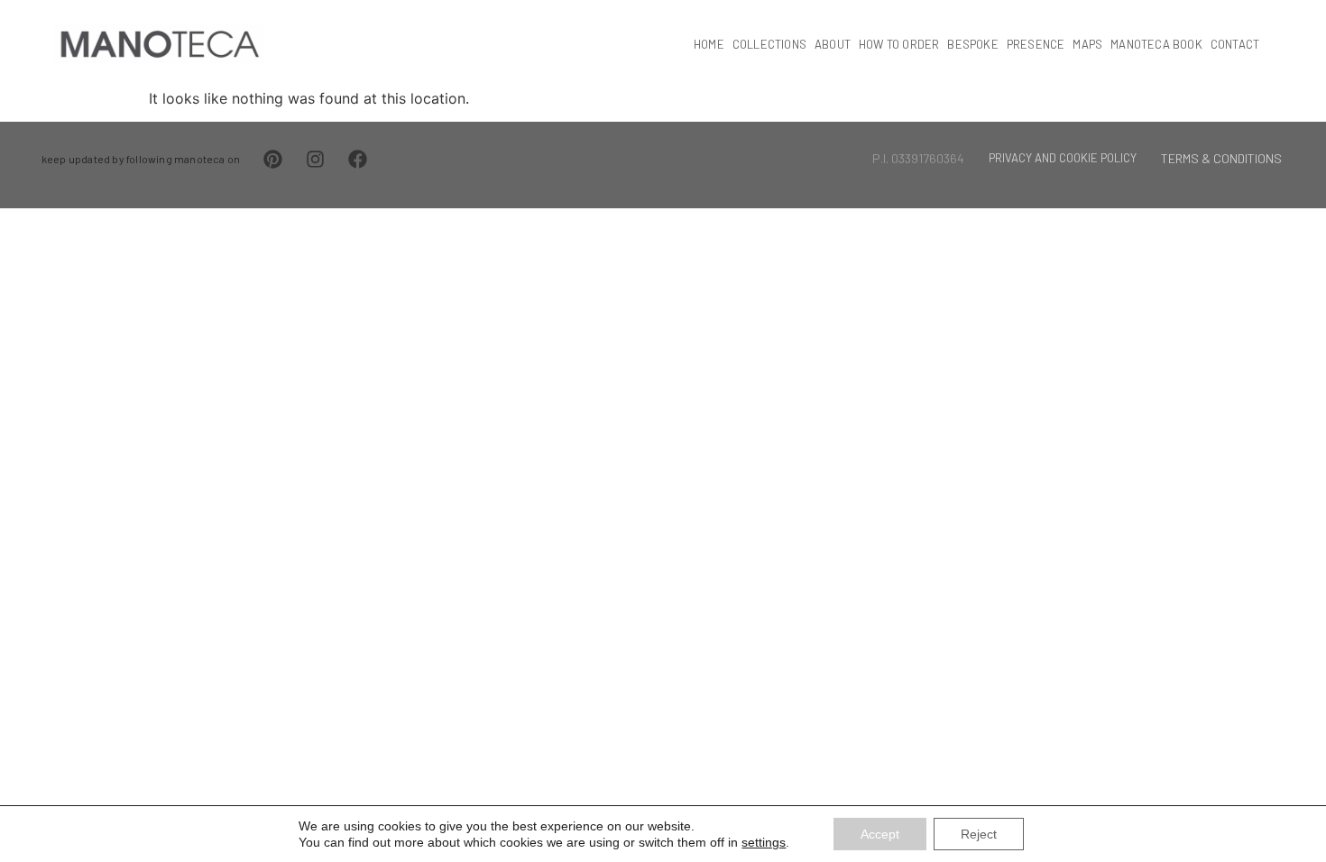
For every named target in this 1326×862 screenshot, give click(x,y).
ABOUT (833, 44)
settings (763, 842)
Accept (880, 834)
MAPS (1087, 44)
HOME (709, 44)
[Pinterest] (273, 160)
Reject (979, 834)
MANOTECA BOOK (1156, 44)
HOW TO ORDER (899, 44)
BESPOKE (972, 44)
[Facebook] (358, 160)
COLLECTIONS (769, 44)
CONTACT (1235, 44)
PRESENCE (1036, 44)
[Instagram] (316, 160)
